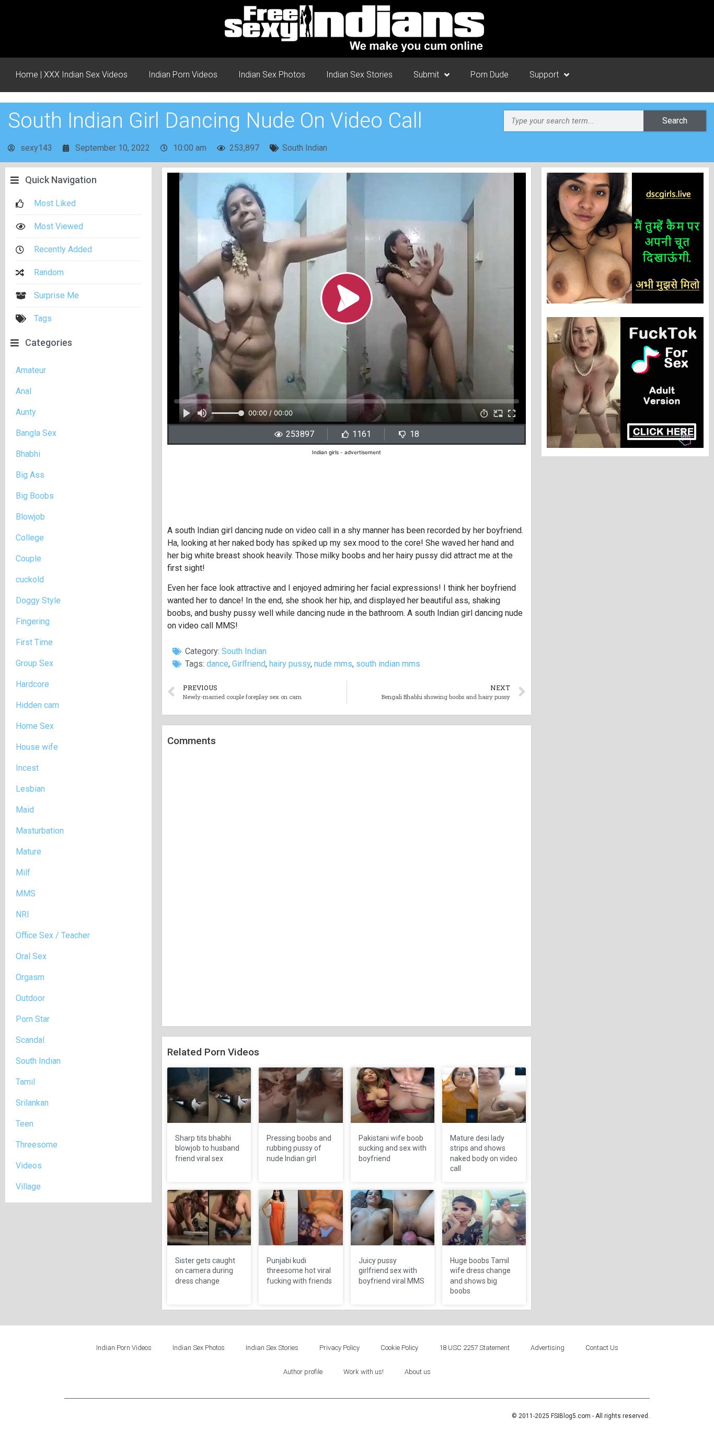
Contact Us (601, 1348)
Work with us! (363, 1372)
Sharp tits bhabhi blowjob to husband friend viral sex (207, 1148)
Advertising (548, 1348)
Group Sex (34, 663)
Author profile (303, 1372)
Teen (24, 1124)
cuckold (30, 579)
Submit (426, 75)
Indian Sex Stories (359, 75)
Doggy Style (38, 600)
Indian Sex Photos (271, 75)
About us (418, 1372)
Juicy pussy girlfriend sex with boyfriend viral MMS (391, 1270)
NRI (22, 914)
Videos (29, 1166)
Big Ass (30, 475)
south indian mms (388, 664)
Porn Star (33, 1019)
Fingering (33, 621)
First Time (34, 642)
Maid (25, 810)
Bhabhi (28, 454)
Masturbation (40, 831)
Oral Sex (31, 956)
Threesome (36, 1145)
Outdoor (30, 998)
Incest (27, 768)
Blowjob (30, 517)
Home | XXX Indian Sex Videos (72, 75)
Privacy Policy (339, 1348)
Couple (28, 559)
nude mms (333, 664)
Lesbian (30, 789)
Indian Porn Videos (182, 75)
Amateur (31, 370)
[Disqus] (346, 887)
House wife (37, 747)
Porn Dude (489, 75)
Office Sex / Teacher (53, 935)
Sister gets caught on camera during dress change (205, 1270)
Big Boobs (35, 496)
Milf (23, 873)
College (30, 538)
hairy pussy (289, 664)
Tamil (25, 1082)
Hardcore (32, 684)
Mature (28, 852)
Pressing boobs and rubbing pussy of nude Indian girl (299, 1148)
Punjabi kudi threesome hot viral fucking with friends (299, 1270)
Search (674, 121)
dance (217, 664)
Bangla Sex (36, 433)
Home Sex (35, 726)
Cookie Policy (399, 1348)
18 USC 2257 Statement (474, 1348)
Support (544, 75)
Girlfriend (249, 664)
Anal (23, 391)
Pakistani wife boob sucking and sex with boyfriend (393, 1148)
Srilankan (32, 1103)
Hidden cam (37, 705)
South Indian (304, 148)
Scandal (30, 1040)
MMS (26, 893)
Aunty (26, 412)
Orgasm (30, 977)
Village (28, 1186)
